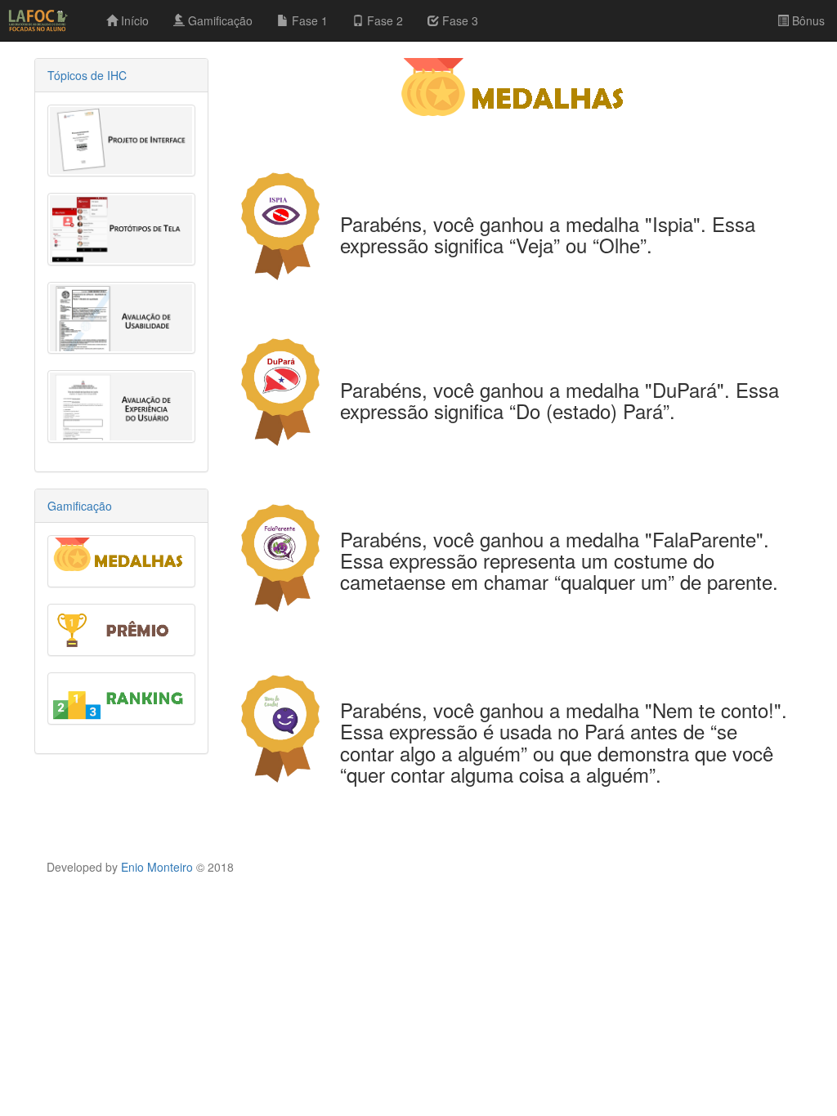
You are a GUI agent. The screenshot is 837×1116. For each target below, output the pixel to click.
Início (133, 20)
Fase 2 (383, 20)
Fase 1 (308, 20)
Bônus (807, 20)
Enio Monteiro (157, 867)
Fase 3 (458, 20)
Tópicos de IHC (87, 75)
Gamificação (219, 20)
